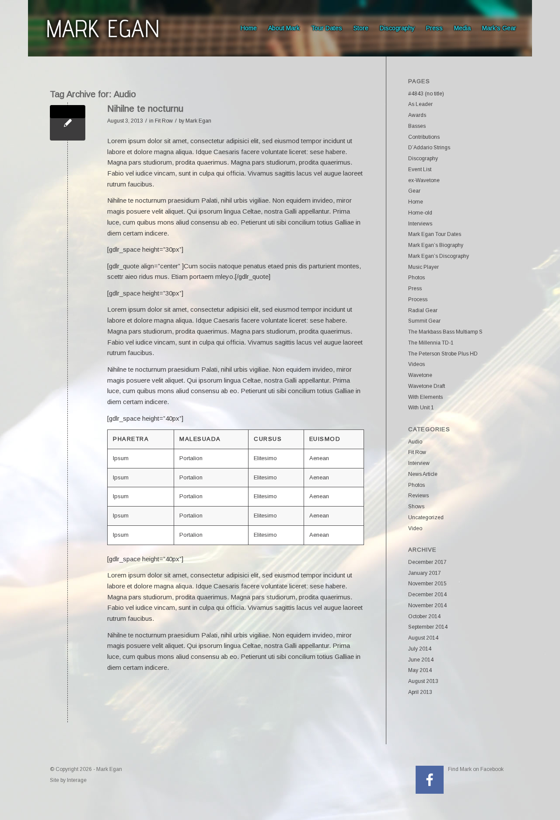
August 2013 (423, 681)
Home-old (420, 213)
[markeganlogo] (102, 28)
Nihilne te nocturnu (145, 108)
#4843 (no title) (426, 94)
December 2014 (427, 594)
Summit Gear (424, 321)
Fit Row (164, 121)
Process (417, 299)
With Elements (425, 397)
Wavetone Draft (426, 386)
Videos (416, 364)
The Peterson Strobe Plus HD (443, 354)
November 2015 (427, 584)
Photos (416, 278)
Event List (419, 169)
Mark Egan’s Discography (438, 256)
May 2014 (420, 670)
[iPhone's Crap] (67, 123)
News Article (423, 474)
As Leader (420, 104)
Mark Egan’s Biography (435, 245)
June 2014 (421, 660)
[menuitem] (248, 28)
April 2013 (420, 692)
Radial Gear (423, 310)
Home (415, 202)
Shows (416, 506)
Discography (423, 158)
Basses (417, 126)
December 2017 (427, 562)
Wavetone (420, 375)
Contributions (424, 137)
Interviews (420, 224)
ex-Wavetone (424, 180)
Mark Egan (198, 121)
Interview (419, 463)
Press (415, 288)
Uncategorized (426, 517)
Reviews (418, 496)
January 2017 (424, 573)
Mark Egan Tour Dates (434, 234)
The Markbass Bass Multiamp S (445, 332)
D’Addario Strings (429, 147)
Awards (417, 115)
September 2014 (428, 627)
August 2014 (423, 638)
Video (415, 528)
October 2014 (424, 616)
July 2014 (419, 649)
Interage (77, 780)
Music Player (423, 267)
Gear (414, 191)
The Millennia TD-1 (431, 343)
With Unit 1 (421, 408)
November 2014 (427, 605)
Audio (415, 442)
